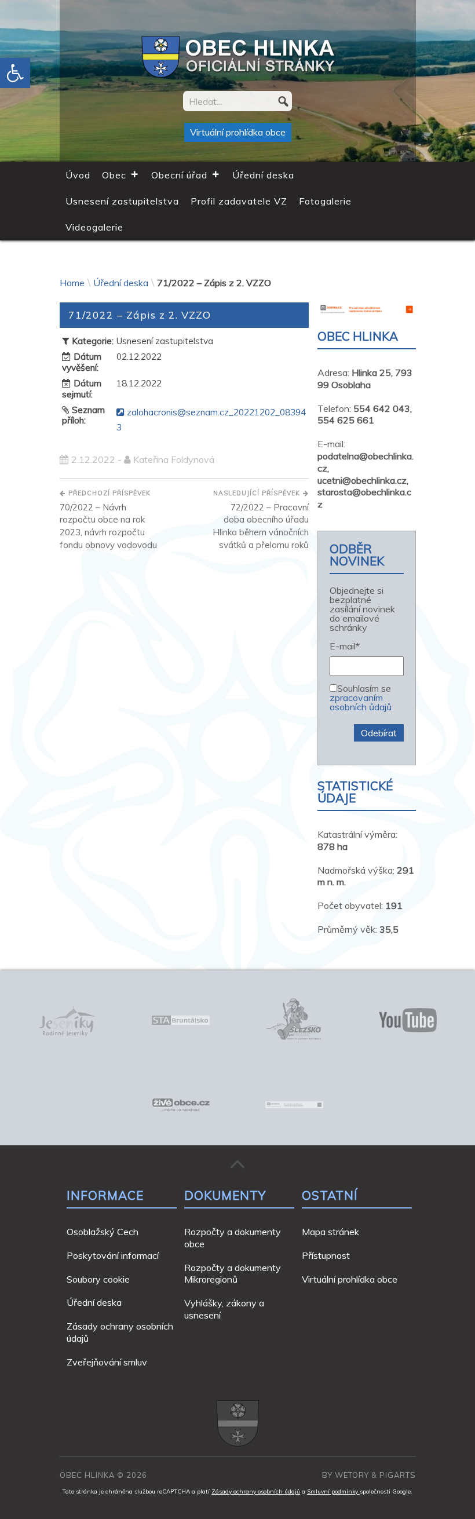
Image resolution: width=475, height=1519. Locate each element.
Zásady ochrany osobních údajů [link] (255, 1491)
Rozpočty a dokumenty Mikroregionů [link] (232, 1274)
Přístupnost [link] (326, 1255)
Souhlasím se (361, 696)
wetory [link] (352, 1475)
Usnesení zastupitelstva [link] (122, 201)
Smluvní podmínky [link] (333, 1491)
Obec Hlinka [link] (87, 1475)
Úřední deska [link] (263, 175)
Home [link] (72, 283)
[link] (15, 73)
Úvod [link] (77, 175)
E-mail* (345, 646)
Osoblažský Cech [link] (102, 1231)
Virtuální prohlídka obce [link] (238, 132)
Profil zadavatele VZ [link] (239, 201)
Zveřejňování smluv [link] (107, 1362)
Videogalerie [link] (94, 227)
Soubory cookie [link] (98, 1279)
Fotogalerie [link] (325, 201)
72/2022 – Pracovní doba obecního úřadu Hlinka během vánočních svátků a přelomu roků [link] (261, 519)
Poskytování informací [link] (113, 1255)
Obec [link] (114, 175)
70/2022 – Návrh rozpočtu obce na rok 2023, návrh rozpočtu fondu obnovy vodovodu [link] (108, 519)
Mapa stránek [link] (330, 1231)
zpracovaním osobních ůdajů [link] (361, 702)
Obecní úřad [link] (179, 175)
